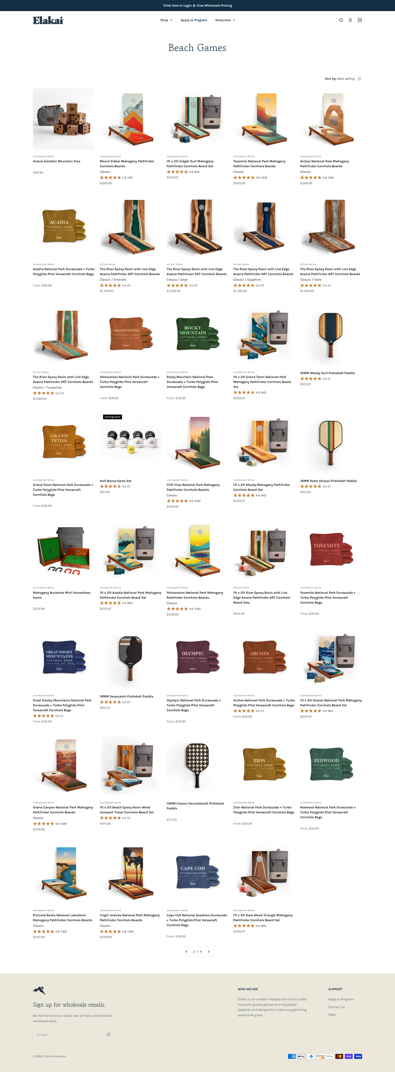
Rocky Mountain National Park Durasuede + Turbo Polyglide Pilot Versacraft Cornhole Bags (192, 382)
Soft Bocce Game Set (115, 481)
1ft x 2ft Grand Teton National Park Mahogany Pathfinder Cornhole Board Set (262, 382)
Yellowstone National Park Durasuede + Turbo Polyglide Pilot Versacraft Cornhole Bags (129, 382)
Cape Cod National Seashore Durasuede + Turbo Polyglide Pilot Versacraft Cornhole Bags (197, 920)
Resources (223, 20)
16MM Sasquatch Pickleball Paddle (126, 696)
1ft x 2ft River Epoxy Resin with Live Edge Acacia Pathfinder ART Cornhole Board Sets (261, 597)
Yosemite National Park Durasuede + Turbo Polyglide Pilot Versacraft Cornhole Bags (328, 597)
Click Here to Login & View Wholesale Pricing (197, 5)
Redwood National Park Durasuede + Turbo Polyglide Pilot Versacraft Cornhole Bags (328, 812)
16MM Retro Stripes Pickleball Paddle (328, 481)
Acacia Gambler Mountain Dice (56, 161)
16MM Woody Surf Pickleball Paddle (327, 373)
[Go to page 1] (186, 951)
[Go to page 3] (208, 951)
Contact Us (336, 1007)
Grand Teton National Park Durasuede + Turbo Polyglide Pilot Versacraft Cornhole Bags (63, 490)
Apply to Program (194, 20)
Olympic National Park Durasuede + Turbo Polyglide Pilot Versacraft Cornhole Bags (194, 705)
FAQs (331, 1015)
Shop (164, 20)
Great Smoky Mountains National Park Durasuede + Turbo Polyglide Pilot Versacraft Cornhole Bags (62, 705)
